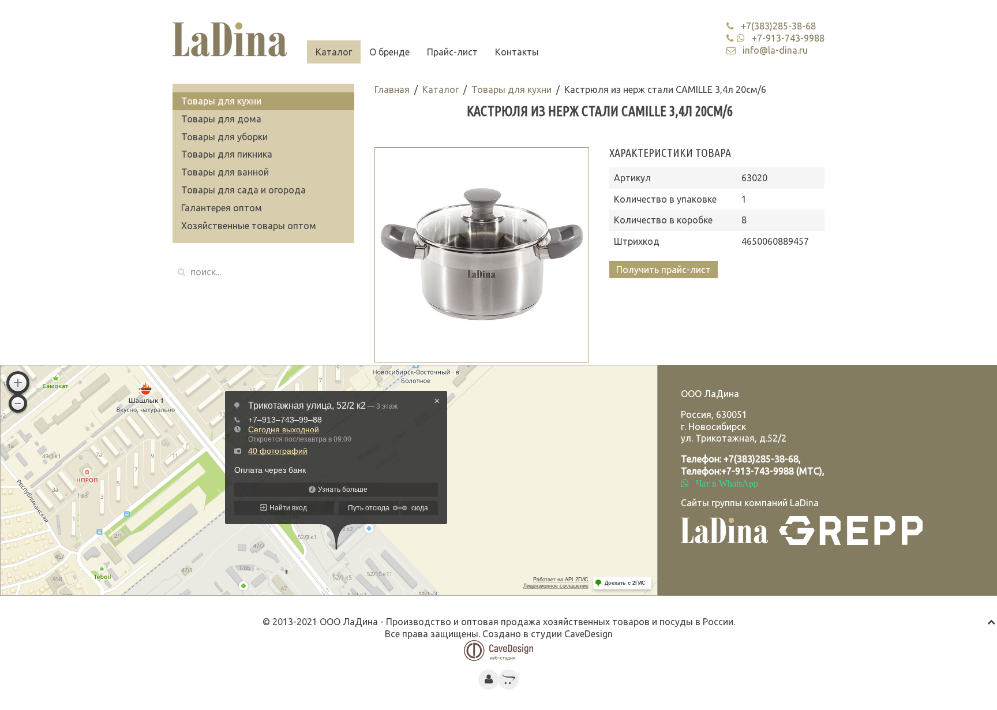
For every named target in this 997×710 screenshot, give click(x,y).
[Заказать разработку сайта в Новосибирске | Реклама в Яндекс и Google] (498, 649)
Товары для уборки (224, 137)
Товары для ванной (225, 172)
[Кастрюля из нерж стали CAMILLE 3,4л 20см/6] (482, 255)
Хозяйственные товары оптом (248, 226)
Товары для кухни (511, 89)
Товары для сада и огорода (243, 190)
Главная (392, 89)
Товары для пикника (226, 154)
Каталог (334, 52)
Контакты (517, 52)
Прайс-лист (452, 52)
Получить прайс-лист (663, 269)
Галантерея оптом (221, 208)
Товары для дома (221, 119)
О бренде (389, 52)
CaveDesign (588, 634)
